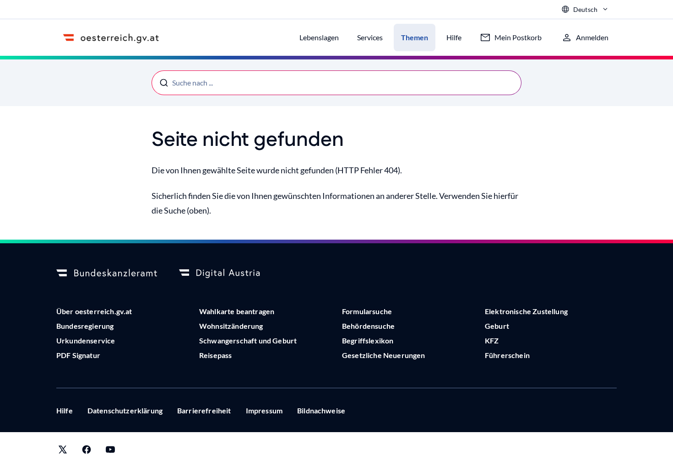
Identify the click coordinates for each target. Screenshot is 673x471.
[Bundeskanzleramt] (106, 273)
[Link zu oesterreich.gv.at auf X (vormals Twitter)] (62, 451)
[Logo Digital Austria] (229, 273)
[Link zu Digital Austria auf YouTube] (110, 451)
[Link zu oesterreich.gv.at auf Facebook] (86, 451)
